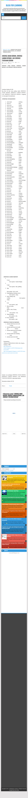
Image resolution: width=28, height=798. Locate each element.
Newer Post (4, 433)
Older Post (23, 433)
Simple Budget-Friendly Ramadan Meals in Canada (13, 504)
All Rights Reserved (22, 788)
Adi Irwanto (5, 62)
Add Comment (12, 62)
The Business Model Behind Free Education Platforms (13, 497)
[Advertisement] (14, 34)
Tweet (10, 386)
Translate (11, 470)
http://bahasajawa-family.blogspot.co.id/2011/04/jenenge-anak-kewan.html (13, 348)
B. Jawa (18, 62)
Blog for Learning (14, 5)
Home (14, 433)
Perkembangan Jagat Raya (12, 490)
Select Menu (2, 14)
